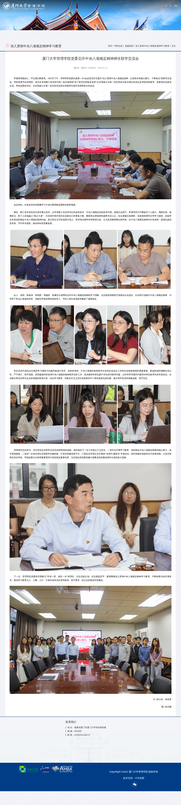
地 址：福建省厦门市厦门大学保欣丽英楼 (86, 727)
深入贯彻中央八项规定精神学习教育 (152, 46)
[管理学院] (29, 6)
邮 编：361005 (74, 731)
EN (175, 6)
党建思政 (129, 46)
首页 (110, 46)
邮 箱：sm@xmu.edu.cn (78, 735)
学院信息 (118, 46)
